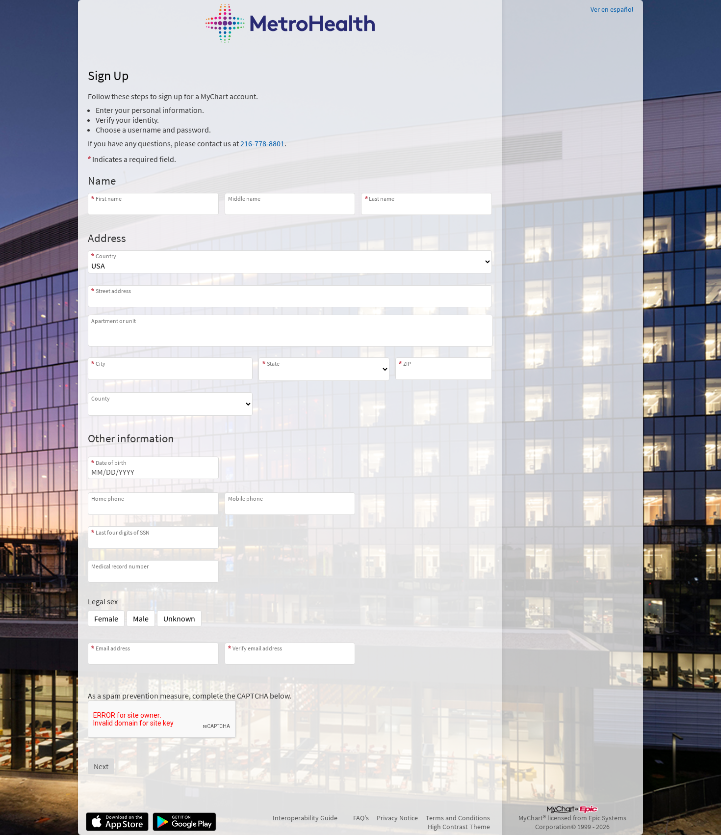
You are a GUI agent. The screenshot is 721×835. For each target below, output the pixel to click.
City (100, 363)
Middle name (244, 198)
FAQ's (361, 817)
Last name (381, 198)
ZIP (407, 363)
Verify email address (257, 648)
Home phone (107, 498)
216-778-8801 (262, 143)
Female (106, 618)
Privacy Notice (397, 817)
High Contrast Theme (459, 826)
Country (106, 256)
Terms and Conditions (458, 817)
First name (109, 198)
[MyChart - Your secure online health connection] (290, 23)
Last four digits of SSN (123, 532)
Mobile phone (245, 498)
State (273, 363)
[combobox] (290, 296)
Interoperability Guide (305, 817)
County (100, 398)
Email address (113, 648)
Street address (113, 291)
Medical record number (120, 566)
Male (141, 618)
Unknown (179, 618)
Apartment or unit (113, 320)
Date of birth (111, 462)
